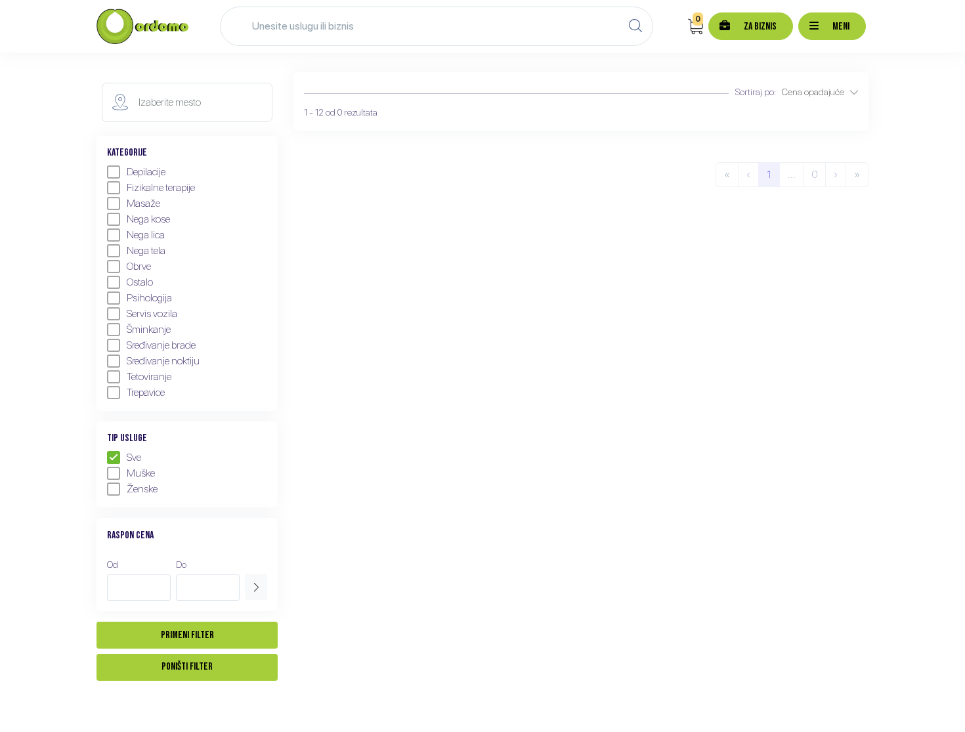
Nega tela (146, 250)
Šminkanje (149, 329)
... (792, 174)
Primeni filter (187, 635)
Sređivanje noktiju (163, 361)
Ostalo (140, 282)
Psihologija (149, 297)
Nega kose (148, 219)
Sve (134, 457)
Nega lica (146, 234)
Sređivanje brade (161, 345)
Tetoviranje (149, 376)
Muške (141, 473)
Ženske (142, 489)
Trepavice (146, 392)
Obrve (139, 266)
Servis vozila (152, 313)
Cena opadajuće (816, 92)
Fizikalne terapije (161, 187)
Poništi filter (187, 666)
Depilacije (146, 171)
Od (112, 564)
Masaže (143, 203)
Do (181, 564)
